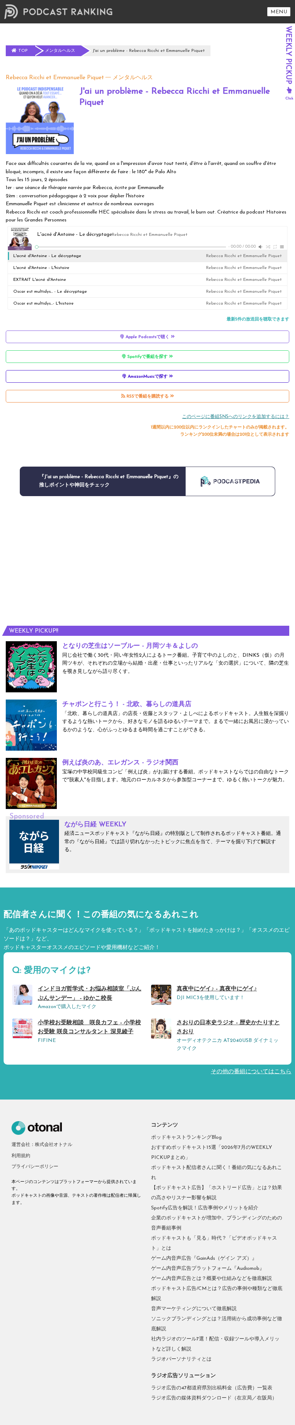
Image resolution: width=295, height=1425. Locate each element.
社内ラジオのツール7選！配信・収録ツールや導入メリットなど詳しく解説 (215, 1344)
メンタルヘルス (133, 78)
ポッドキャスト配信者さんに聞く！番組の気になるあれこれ (216, 1173)
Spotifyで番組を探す (147, 357)
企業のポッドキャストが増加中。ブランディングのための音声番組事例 (216, 1223)
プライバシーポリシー (35, 1166)
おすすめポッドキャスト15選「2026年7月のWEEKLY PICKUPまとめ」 (211, 1152)
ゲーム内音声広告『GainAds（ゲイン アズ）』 (204, 1258)
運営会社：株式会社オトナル (42, 1144)
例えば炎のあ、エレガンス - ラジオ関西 (120, 763)
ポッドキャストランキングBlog (186, 1137)
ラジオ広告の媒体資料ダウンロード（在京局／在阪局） (214, 1398)
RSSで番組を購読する (147, 396)
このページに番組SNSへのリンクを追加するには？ (235, 416)
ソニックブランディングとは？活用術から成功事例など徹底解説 (216, 1324)
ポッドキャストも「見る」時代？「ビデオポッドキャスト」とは (214, 1243)
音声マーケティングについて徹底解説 (194, 1309)
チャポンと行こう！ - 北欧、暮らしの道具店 (126, 704)
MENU (279, 12)
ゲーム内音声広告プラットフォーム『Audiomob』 (207, 1268)
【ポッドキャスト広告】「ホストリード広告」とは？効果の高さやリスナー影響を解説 (216, 1193)
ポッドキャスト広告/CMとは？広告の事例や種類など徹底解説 (216, 1294)
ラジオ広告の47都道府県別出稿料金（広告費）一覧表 (211, 1388)
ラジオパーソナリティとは (181, 1359)
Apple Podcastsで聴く (147, 337)
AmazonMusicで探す (147, 376)
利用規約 (21, 1156)
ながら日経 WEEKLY (95, 825)
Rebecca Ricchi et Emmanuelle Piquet (55, 78)
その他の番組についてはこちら (251, 1072)
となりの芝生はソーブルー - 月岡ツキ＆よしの (130, 646)
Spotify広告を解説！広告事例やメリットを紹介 (204, 1208)
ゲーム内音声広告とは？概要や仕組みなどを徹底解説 (211, 1278)
